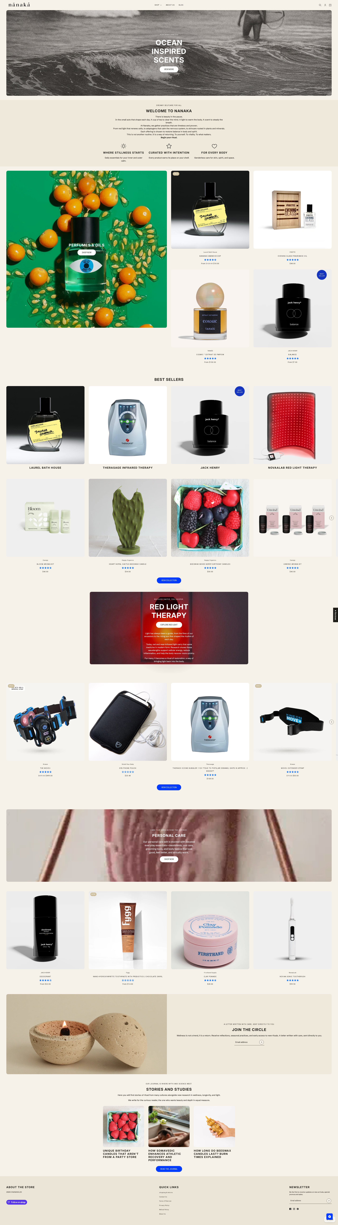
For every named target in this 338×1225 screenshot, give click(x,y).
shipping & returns (166, 1192)
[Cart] (330, 5)
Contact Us (163, 1197)
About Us (162, 1214)
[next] (331, 518)
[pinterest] (297, 1208)
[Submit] (261, 1042)
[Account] (325, 5)
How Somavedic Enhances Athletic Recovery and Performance (164, 1155)
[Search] (320, 5)
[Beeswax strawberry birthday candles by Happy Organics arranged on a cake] (123, 1126)
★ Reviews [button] (335, 615)
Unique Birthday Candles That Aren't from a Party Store (121, 1154)
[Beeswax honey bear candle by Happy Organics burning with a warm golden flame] (214, 1126)
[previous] (6, 481)
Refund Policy (164, 1209)
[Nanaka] (19, 5)
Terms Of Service (165, 1201)
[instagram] (294, 1208)
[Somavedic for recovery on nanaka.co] (169, 1126)
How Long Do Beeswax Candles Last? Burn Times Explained (212, 1154)
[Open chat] (329, 1216)
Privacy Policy (164, 1205)
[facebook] (290, 1208)
